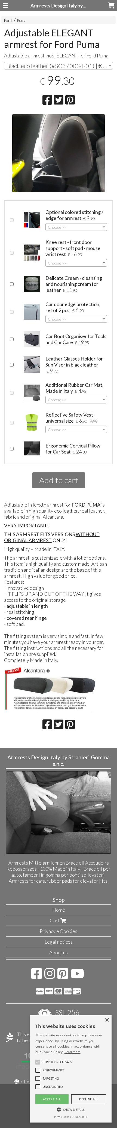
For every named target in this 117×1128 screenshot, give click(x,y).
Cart (55, 920)
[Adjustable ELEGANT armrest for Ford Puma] (58, 153)
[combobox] (58, 65)
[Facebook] (36, 976)
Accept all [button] (52, 1099)
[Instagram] (49, 976)
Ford (8, 20)
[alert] (71, 1069)
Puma (21, 20)
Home (58, 910)
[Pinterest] (62, 976)
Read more (72, 1052)
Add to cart (58, 480)
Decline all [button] (88, 1099)
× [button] (107, 1020)
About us (58, 952)
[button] (57, 1062)
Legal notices (59, 942)
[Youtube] (77, 976)
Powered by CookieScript (70, 1117)
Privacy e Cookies (58, 931)
